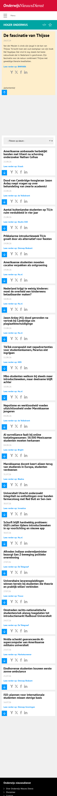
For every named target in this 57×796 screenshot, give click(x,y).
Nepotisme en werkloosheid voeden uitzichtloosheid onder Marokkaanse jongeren (26, 408)
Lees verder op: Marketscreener (17, 654)
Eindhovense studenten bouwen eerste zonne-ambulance (28, 670)
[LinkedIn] (25, 72)
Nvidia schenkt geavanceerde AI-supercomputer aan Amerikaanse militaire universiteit (24, 642)
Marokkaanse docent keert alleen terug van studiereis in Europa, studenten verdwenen (28, 467)
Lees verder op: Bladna (14, 479)
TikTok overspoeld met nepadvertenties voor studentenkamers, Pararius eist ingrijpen (28, 350)
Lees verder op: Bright (13, 449)
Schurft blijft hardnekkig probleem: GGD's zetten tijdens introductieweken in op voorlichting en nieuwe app (27, 525)
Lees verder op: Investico (15, 508)
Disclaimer (10, 792)
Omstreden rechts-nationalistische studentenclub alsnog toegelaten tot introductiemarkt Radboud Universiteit (28, 613)
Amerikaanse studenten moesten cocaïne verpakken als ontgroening (25, 263)
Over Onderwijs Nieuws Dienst (19, 788)
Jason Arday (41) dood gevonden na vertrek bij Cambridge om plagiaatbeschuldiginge (26, 321)
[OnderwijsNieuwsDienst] (24, 5)
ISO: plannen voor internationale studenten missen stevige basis (24, 696)
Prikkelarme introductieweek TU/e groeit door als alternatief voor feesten (28, 237)
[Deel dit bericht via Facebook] (21, 72)
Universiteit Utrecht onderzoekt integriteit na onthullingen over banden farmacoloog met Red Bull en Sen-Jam (28, 496)
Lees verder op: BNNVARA (15, 66)
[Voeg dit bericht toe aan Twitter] (16, 72)
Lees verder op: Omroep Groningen (19, 707)
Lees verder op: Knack (13, 166)
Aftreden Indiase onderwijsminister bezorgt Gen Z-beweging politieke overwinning (25, 554)
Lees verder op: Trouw (13, 596)
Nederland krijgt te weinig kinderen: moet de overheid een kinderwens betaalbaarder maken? (26, 291)
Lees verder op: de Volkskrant (17, 195)
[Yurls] (11, 72)
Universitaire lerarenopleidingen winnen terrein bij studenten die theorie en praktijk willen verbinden (28, 584)
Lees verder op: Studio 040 (16, 222)
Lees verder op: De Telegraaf (16, 566)
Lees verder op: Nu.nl (13, 274)
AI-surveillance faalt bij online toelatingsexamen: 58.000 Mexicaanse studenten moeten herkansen (28, 437)
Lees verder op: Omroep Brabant (18, 248)
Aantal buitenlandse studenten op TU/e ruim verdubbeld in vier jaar (28, 211)
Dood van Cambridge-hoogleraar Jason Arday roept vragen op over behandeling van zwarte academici (28, 183)
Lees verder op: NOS (12, 362)
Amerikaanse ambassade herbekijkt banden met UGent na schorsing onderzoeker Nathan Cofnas (25, 154)
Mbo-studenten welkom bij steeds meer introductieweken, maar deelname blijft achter (28, 379)
